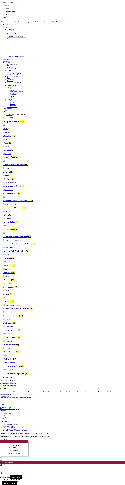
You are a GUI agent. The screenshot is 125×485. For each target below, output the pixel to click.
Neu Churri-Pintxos (8, 426)
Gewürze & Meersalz (12, 76)
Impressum (3, 412)
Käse (8, 78)
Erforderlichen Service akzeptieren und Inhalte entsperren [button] (15, 397)
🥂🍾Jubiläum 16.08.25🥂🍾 (11, 424)
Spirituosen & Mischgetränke (14, 85)
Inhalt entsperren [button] (4, 396)
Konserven (10, 81)
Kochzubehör (10, 79)
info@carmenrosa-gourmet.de (8, 383)
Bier (8, 65)
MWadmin (9, 115)
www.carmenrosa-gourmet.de (8, 385)
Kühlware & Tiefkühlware (14, 82)
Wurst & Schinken (12, 107)
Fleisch (9, 70)
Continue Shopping (9, 483)
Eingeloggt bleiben (10, 11)
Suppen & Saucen (11, 97)
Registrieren (6, 17)
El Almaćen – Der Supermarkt (15, 56)
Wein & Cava (10, 99)
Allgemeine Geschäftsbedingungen (9, 409)
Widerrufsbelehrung (5, 413)
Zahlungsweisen (4, 415)
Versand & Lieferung (5, 407)
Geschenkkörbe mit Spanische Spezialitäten (15, 430)
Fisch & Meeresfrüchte (13, 68)
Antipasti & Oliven (12, 64)
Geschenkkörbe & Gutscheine (15, 71)
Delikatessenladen (12, 33)
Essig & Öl (10, 67)
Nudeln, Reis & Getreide (13, 84)
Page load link (4, 439)
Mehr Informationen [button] (5, 394)
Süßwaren (9, 87)
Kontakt (2, 404)
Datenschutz (3, 410)
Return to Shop (16, 477)
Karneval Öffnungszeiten (10, 429)
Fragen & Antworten (5, 406)
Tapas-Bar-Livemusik (9, 427)
